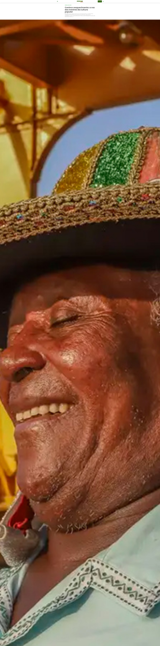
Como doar (99, 1)
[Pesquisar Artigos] (103, 1)
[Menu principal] (57, 1)
